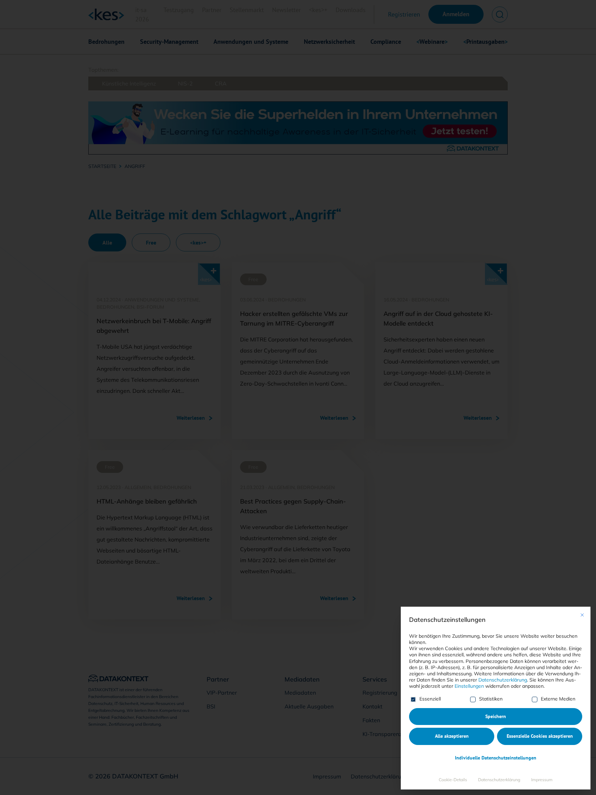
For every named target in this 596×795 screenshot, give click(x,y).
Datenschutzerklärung (502, 680)
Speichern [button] (495, 716)
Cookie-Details (453, 779)
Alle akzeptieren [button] (452, 736)
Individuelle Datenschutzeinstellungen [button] (495, 758)
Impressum (542, 779)
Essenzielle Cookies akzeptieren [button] (540, 736)
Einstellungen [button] (469, 686)
